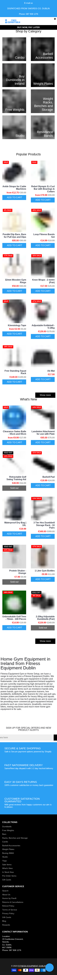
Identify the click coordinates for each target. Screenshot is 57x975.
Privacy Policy (8, 913)
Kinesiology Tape (17, 325)
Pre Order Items (9, 876)
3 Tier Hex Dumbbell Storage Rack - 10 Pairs (44, 525)
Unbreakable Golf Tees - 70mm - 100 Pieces (14, 617)
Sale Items (6, 865)
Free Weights (8, 830)
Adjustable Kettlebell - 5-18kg (43, 326)
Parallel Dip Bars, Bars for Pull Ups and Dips (14, 235)
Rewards (6, 925)
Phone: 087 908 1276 (28, 14)
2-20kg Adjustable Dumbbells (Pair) (45, 617)
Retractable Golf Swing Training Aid (16, 478)
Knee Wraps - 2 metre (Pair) (43, 281)
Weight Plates (8, 849)
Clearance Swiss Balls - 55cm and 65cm (14, 432)
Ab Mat (51, 371)
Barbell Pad (48, 477)
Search (5, 891)
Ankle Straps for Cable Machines (14, 187)
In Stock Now (8, 872)
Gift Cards (6, 880)
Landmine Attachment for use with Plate (43, 432)
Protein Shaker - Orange (17, 572)
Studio (5, 857)
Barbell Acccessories (11, 846)
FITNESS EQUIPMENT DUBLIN (32, 966)
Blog (4, 921)
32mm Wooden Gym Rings (15, 281)
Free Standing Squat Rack (15, 372)
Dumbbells (6, 827)
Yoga (4, 861)
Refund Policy (8, 906)
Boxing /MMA (8, 853)
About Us (6, 895)
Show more (45, 395)
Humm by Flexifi (9, 898)
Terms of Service (9, 910)
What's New (7, 868)
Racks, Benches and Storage (15, 838)
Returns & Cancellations (12, 902)
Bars (4, 834)
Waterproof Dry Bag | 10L (15, 523)
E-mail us (28, 3)
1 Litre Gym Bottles (45, 571)
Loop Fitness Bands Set (44, 235)
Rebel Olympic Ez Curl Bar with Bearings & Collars (43, 189)
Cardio (5, 842)
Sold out (14, 488)
